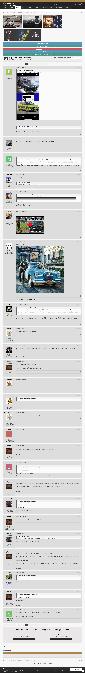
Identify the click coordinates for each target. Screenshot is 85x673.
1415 (26, 64)
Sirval (9, 610)
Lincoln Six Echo (9, 242)
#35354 (80, 174)
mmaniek (9, 155)
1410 (12, 64)
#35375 (80, 609)
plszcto (9, 67)
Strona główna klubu (9, 7)
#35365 (80, 429)
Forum (17, 7)
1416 (29, 64)
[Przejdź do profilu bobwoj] (9, 350)
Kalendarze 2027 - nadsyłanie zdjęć (42, 49)
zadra (9, 463)
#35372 (80, 550)
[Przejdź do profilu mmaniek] (9, 159)
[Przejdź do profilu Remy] (9, 196)
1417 (32, 64)
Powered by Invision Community (42, 666)
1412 (18, 64)
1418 (35, 64)
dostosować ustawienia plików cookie (48, 670)
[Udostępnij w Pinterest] (10, 650)
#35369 (80, 498)
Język (34, 663)
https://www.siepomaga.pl (30, 299)
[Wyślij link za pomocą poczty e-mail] (8, 650)
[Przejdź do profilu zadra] (9, 467)
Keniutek (9, 379)
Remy (9, 192)
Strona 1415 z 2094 (52, 624)
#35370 (80, 516)
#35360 (80, 345)
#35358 (80, 304)
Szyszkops (9, 498)
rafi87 (9, 211)
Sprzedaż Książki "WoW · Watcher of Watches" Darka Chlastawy (42, 54)
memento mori (9, 305)
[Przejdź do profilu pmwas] (9, 367)
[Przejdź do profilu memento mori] (9, 309)
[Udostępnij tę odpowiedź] (77, 67)
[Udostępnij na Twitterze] (4, 650)
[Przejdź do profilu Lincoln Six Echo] (9, 246)
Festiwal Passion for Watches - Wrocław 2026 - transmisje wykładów (42, 51)
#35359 (80, 328)
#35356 (80, 211)
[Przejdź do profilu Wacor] (9, 577)
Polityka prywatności (44, 663)
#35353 (80, 154)
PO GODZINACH (28, 59)
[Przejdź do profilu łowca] (9, 434)
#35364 (80, 412)
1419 (38, 64)
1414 (24, 64)
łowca (9, 429)
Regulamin (5, 10)
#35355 (80, 191)
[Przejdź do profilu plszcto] (9, 72)
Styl (37, 663)
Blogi (23, 7)
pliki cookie (18, 670)
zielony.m (9, 139)
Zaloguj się (61, 639)
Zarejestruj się (76, 1)
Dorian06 (9, 174)
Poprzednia (8, 64)
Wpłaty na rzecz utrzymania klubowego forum (42, 46)
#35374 (80, 591)
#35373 (80, 572)
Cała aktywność (59, 7)
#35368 (80, 481)
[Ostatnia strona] (47, 64)
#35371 (80, 533)
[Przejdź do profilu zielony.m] (9, 143)
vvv (30, 194)
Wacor (9, 572)
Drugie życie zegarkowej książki (42, 43)
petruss (9, 395)
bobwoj (30, 157)
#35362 (80, 379)
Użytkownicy (44, 7)
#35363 (80, 395)
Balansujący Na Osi (9, 328)
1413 (21, 64)
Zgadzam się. (76, 669)
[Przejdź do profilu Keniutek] (9, 383)
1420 (41, 64)
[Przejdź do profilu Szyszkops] (9, 504)
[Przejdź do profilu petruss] (9, 401)
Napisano (21, 67)
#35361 (80, 361)
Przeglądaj (67, 7)
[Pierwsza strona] (4, 64)
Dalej (44, 64)
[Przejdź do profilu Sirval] (9, 614)
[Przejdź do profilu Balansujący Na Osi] (9, 333)
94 (79, 57)
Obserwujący (74, 57)
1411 (15, 64)
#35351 (80, 67)
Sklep (51, 7)
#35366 (80, 445)
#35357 (80, 241)
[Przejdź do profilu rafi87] (9, 216)
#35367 (80, 462)
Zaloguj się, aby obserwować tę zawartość (63, 57)
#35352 (80, 139)
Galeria (36, 7)
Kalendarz (30, 7)
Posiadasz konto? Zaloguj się (65, 1)
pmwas (9, 361)
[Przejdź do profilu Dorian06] (9, 180)
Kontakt (50, 663)
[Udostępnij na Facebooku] (6, 650)
